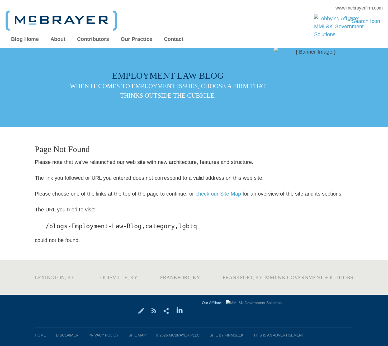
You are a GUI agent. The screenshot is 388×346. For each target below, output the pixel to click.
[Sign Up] (141, 310)
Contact (173, 39)
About (57, 39)
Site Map (137, 335)
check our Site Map (218, 194)
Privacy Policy (103, 335)
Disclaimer (67, 335)
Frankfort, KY (180, 277)
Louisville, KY (117, 277)
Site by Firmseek (226, 335)
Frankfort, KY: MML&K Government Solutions (288, 277)
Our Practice (136, 39)
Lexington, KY (55, 277)
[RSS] (153, 310)
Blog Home (25, 39)
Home (40, 335)
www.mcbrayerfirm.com (359, 8)
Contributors (93, 39)
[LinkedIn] (179, 310)
